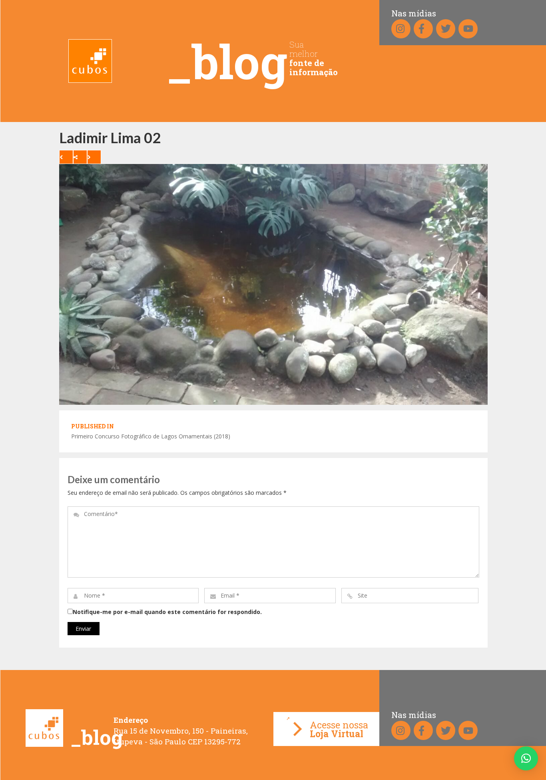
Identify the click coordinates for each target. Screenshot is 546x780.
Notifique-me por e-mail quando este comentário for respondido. (167, 612)
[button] (526, 758)
